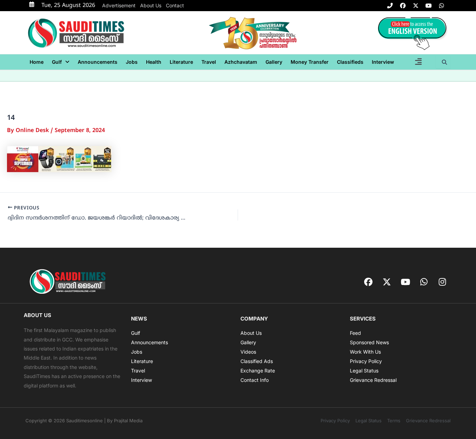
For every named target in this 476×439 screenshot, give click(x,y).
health (153, 62)
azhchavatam (240, 62)
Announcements (97, 62)
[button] (61, 62)
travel (208, 62)
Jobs (132, 62)
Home (37, 62)
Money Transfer (310, 62)
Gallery (274, 62)
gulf (57, 62)
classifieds (350, 62)
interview (383, 62)
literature (181, 62)
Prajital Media (128, 420)
